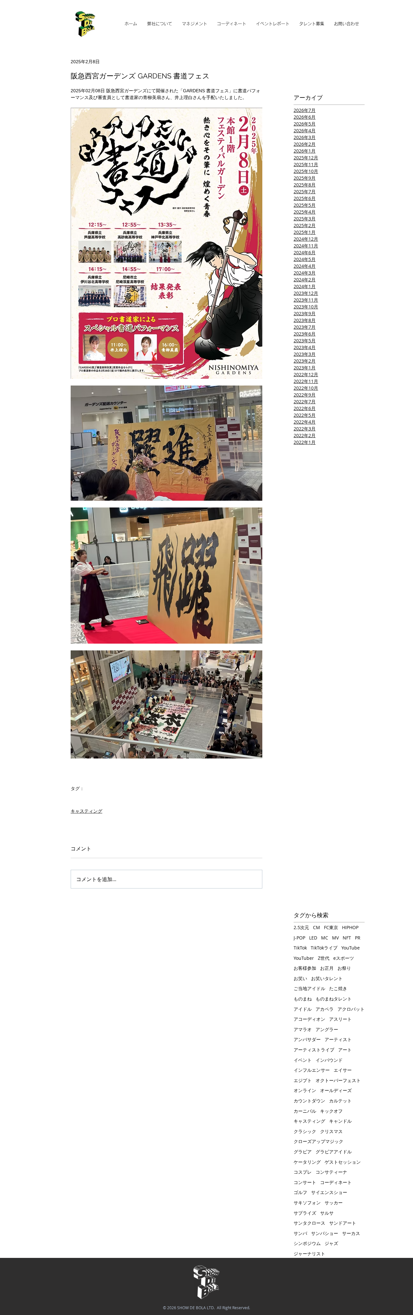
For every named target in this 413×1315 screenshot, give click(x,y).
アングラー (327, 1029)
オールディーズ (336, 1090)
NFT (347, 938)
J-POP (299, 938)
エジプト (303, 1080)
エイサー (343, 1070)
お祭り (344, 968)
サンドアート (342, 1223)
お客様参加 (305, 968)
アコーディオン (309, 1019)
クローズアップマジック (318, 1141)
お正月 (327, 968)
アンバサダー (307, 1039)
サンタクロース (309, 1223)
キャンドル (340, 1121)
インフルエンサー (312, 1070)
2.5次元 (301, 927)
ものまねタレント (334, 999)
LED (313, 938)
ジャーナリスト (309, 1253)
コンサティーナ (331, 1172)
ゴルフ (300, 1192)
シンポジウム (307, 1243)
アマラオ (303, 1029)
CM (316, 927)
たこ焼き (338, 988)
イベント (303, 1060)
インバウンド (329, 1060)
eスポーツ (343, 958)
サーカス (351, 1233)
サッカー (334, 1203)
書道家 (77, 798)
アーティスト (338, 1039)
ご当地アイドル (309, 988)
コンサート (305, 1182)
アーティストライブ (314, 1050)
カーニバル (305, 1111)
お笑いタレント (327, 978)
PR (357, 938)
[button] (194, 24)
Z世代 (323, 958)
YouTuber (304, 958)
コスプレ (303, 1172)
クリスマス (331, 1131)
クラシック (305, 1131)
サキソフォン (307, 1203)
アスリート (340, 1019)
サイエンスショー (329, 1192)
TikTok (300, 948)
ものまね (303, 999)
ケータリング (307, 1162)
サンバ (300, 1233)
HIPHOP (350, 927)
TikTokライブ (324, 948)
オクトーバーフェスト (338, 1080)
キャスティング (86, 811)
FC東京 (331, 927)
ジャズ (331, 1243)
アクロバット (351, 1009)
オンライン (305, 1090)
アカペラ (325, 1009)
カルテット (340, 1101)
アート (345, 1050)
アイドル (303, 1009)
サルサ (327, 1213)
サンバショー (324, 1233)
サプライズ (305, 1213)
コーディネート (336, 1182)
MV (335, 938)
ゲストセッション (343, 1162)
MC (324, 938)
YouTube (350, 948)
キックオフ (331, 1111)
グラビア (303, 1152)
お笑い (300, 978)
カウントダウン (309, 1101)
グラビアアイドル (334, 1152)
